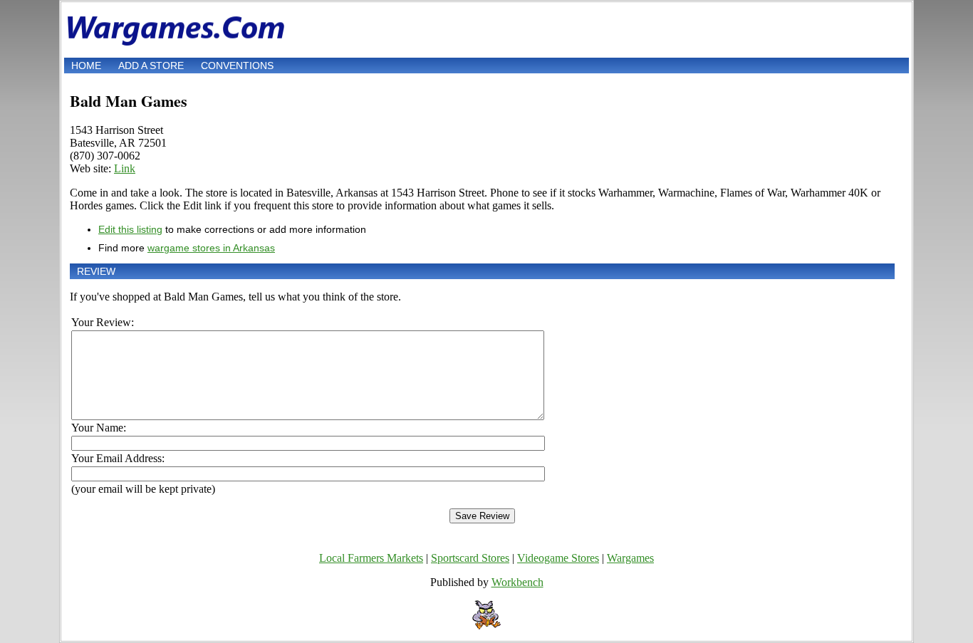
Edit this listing (130, 229)
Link (124, 168)
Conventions (237, 65)
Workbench (517, 582)
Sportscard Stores (470, 558)
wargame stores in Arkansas (211, 247)
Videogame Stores (558, 558)
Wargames (630, 558)
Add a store (151, 65)
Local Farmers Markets (371, 558)
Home (86, 65)
